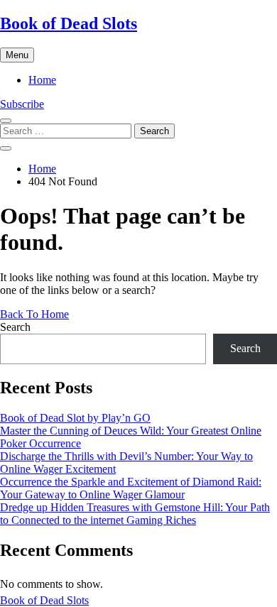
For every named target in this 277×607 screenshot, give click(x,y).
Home (42, 80)
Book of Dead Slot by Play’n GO (75, 418)
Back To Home (34, 314)
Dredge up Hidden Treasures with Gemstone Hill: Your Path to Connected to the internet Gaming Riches (135, 513)
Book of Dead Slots (68, 23)
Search (15, 327)
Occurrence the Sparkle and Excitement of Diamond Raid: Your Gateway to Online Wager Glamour (130, 488)
